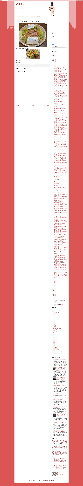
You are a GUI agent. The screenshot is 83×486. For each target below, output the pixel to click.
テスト (54, 344)
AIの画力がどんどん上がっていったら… (59, 110)
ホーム (33, 105)
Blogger (53, 480)
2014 (54, 295)
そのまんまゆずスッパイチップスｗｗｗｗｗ (60, 216)
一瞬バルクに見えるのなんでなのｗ (59, 241)
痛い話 (54, 313)
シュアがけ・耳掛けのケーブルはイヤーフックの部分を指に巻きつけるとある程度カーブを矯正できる (60, 99)
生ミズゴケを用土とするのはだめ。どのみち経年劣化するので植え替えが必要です (60, 187)
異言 (53, 323)
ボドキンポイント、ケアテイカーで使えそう (60, 242)
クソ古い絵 (31, 16)
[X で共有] (33, 64)
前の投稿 (48, 105)
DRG (26, 7)
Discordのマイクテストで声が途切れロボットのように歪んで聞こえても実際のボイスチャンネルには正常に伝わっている (61, 415)
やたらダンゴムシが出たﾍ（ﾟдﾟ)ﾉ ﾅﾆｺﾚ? (59, 190)
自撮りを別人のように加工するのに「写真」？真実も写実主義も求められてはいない (60, 109)
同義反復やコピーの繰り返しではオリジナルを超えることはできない (60, 200)
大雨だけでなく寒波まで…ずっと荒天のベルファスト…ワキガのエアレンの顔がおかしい (59, 468)
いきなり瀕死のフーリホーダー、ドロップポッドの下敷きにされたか (60, 82)
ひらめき (64, 442)
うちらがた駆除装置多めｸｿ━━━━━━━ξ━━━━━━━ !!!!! (59, 225)
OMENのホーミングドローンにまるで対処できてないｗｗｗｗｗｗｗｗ (60, 267)
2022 (54, 60)
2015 (54, 294)
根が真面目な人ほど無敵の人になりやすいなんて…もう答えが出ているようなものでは (60, 171)
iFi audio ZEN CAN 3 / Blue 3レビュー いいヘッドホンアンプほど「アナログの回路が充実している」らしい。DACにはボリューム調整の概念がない (61, 369)
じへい (54, 346)
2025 (54, 56)
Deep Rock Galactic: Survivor (57, 328)
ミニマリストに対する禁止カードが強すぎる (60, 249)
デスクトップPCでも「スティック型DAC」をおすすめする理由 (60, 234)
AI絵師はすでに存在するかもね (58, 71)
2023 (54, 59)
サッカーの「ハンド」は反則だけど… (59, 236)
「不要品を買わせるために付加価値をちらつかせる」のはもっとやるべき (60, 192)
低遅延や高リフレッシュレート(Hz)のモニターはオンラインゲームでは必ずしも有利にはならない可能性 (60, 144)
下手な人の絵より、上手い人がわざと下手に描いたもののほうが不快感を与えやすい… (59, 422)
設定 (53, 341)
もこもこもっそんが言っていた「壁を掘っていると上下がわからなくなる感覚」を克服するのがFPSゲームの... (60, 74)
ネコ (53, 333)
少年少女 (54, 324)
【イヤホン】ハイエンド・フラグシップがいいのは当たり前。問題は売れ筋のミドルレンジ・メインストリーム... (60, 204)
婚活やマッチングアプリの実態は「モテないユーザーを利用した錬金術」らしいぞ (60, 129)
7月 (54, 277)
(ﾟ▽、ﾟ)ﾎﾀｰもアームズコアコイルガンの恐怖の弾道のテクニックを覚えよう (60, 240)
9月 (54, 65)
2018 (54, 290)
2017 (54, 291)
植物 (53, 330)
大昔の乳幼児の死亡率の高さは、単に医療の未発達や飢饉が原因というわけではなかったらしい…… (59, 394)
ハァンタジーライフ (23, 16)
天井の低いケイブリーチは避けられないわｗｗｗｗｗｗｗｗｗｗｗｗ (60, 230)
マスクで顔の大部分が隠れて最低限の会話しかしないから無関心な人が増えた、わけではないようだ (60, 163)
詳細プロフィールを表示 (59, 474)
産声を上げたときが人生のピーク (58, 137)
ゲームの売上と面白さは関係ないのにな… (60, 228)
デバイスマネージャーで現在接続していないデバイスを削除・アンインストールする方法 (60, 166)
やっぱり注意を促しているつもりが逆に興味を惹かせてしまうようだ (60, 248)
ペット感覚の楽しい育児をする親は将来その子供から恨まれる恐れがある (60, 91)
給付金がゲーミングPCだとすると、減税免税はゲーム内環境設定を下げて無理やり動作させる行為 (60, 154)
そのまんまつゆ (56, 219)
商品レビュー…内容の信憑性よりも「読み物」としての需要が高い (60, 83)
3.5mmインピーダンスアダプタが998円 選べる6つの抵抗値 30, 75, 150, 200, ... (60, 122)
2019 (54, 289)
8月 (54, 66)
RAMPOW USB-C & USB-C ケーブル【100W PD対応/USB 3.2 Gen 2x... (60, 251)
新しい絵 (35, 16)
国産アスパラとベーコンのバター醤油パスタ (60, 196)
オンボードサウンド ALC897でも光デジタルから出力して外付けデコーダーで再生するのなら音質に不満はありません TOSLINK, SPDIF (59, 431)
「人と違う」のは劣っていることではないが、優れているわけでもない (60, 101)
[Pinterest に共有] (34, 64)
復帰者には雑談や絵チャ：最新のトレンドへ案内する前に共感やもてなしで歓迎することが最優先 (59, 461)
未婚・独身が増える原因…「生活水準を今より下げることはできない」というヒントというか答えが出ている (60, 232)
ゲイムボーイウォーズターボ (57, 352)
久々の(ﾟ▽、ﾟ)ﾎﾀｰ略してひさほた (58, 261)
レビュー (54, 331)
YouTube (65, 441)
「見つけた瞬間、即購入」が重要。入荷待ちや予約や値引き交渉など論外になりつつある (60, 147)
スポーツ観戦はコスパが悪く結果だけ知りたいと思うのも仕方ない (60, 160)
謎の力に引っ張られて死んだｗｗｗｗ (59, 177)
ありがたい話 (55, 312)
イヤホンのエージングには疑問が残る (59, 223)
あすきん (20, 4)
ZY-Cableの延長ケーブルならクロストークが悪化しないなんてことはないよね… (60, 198)
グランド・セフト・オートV (57, 351)
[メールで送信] (31, 64)
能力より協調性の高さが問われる (58, 399)
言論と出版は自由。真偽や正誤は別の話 (59, 127)
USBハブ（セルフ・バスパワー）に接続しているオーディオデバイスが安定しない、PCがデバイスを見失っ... (60, 255)
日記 (53, 325)
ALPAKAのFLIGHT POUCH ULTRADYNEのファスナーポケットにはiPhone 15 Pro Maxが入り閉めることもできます (60, 407)
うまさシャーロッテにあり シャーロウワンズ (60, 124)
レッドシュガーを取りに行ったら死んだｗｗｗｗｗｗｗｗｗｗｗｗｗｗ (60, 68)
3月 (54, 282)
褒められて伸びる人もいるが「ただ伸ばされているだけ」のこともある (60, 244)
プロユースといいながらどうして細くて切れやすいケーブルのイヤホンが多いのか (60, 139)
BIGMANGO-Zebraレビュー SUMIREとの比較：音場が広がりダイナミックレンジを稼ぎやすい (60, 173)
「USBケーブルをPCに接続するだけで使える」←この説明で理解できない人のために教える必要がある (60, 176)
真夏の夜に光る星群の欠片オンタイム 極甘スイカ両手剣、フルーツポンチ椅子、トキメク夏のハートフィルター (60, 466)
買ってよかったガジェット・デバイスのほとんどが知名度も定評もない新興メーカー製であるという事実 (60, 118)
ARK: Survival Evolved (58, 454)
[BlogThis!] (32, 64)
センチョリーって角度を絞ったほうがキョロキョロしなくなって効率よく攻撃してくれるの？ (60, 96)
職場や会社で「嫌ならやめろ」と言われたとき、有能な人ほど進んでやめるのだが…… (60, 149)
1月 (54, 285)
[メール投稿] (30, 64)
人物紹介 (54, 329)
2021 (54, 286)
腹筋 (21, 7)
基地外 (57, 442)
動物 (53, 343)
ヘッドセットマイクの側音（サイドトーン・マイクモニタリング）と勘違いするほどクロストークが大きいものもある (60, 158)
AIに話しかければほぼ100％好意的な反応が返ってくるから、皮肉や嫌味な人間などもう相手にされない (59, 360)
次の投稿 (17, 105)
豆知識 (54, 326)
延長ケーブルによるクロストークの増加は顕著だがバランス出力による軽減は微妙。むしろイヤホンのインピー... (60, 195)
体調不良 (54, 342)
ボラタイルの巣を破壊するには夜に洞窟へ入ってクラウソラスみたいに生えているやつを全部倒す (61, 377)
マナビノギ (18, 16)
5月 (54, 280)
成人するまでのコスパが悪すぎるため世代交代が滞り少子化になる (60, 70)
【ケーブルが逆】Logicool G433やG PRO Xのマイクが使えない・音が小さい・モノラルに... (60, 89)
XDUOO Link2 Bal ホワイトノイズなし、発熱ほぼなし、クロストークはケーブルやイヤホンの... (60, 270)
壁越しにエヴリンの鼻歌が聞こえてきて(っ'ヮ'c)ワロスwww (59, 263)
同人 (53, 350)
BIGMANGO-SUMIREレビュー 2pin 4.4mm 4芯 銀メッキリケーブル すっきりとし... (60, 258)
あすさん (58, 472)
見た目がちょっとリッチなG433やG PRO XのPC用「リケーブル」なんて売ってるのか (60, 76)
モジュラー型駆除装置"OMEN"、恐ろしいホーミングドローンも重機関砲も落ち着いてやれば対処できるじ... (60, 93)
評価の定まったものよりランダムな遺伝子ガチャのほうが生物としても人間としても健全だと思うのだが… (60, 275)
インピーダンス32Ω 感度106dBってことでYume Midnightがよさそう (60, 202)
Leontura (45, 480)
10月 (54, 64)
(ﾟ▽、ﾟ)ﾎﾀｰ (38, 16)
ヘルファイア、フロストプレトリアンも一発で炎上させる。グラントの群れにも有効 (60, 80)
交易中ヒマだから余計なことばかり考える (60, 134)
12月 (54, 61)
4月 (54, 281)
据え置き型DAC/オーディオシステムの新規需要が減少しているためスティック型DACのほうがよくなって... (60, 221)
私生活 (54, 327)
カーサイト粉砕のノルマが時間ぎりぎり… (60, 104)
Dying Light (54, 347)
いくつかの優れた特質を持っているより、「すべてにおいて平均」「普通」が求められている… (60, 120)
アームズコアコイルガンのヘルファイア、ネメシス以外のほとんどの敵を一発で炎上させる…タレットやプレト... (60, 86)
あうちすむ (28, 16)
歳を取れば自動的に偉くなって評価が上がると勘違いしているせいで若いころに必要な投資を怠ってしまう (60, 265)
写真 (53, 314)
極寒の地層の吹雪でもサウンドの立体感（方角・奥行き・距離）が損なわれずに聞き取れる (60, 213)
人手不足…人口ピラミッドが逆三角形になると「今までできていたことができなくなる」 (60, 142)
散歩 (53, 345)
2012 (54, 296)
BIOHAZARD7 (55, 348)
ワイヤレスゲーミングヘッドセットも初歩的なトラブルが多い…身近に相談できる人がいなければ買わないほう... (60, 168)
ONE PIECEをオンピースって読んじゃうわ (60, 115)
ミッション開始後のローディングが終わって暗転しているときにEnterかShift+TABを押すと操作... (60, 273)
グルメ (56, 443)
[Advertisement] (32, 98)
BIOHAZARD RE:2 (55, 349)
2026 (54, 55)
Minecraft (54, 340)
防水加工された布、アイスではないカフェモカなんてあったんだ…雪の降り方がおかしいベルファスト (59, 459)
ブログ (54, 332)
